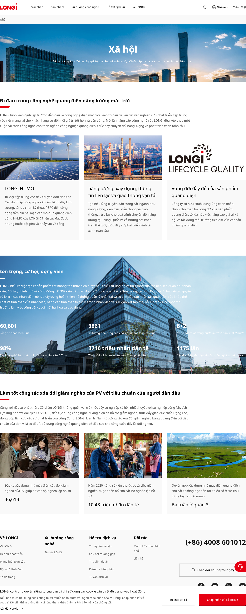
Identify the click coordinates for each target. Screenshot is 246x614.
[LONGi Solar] (8, 7)
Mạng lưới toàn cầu (12, 561)
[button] (205, 7)
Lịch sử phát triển (11, 554)
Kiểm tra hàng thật (101, 569)
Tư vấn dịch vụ (98, 577)
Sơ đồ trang (7, 577)
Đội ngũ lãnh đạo (11, 569)
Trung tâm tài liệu (100, 546)
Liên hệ (138, 558)
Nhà (2, 19)
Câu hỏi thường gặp (102, 554)
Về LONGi (6, 546)
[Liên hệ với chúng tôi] (240, 566)
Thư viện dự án (99, 561)
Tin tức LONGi (53, 552)
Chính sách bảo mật (79, 602)
